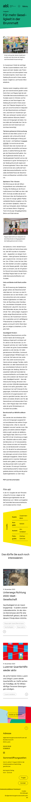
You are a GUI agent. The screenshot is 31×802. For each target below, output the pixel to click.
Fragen (23, 778)
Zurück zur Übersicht (15, 714)
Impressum (17, 789)
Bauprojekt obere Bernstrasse (14, 623)
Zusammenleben (9, 694)
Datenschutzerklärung (6, 789)
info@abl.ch (6, 748)
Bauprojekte (21, 627)
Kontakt (23, 783)
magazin (6, 11)
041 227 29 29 (7, 746)
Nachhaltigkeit (9, 627)
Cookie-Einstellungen (24, 792)
